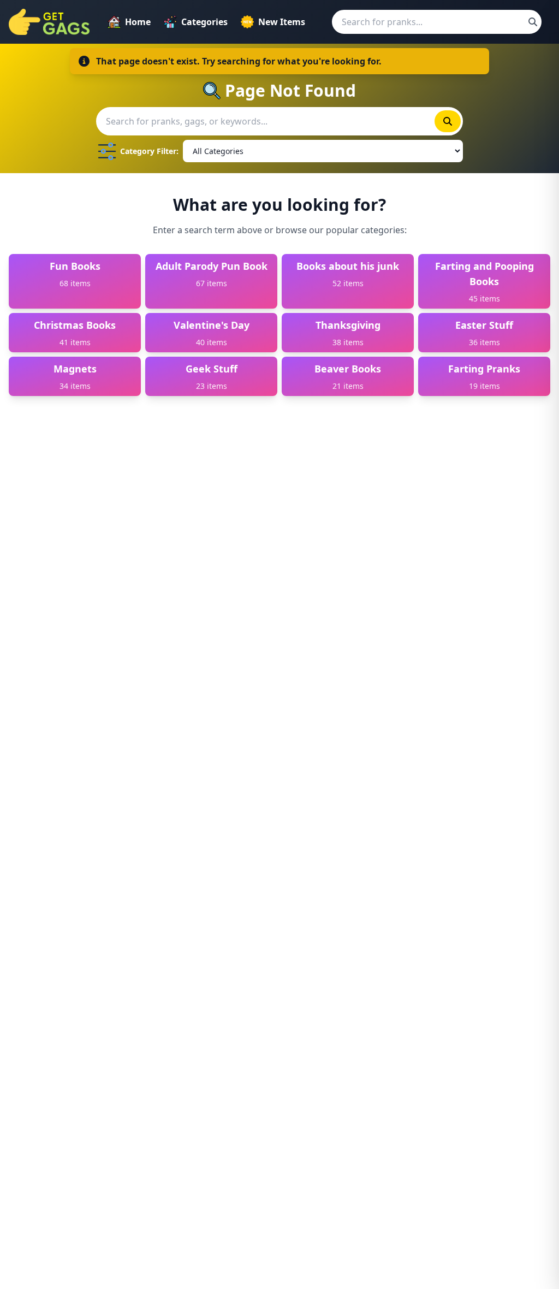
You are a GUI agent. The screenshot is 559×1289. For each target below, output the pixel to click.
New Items (281, 22)
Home (138, 22)
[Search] (532, 21)
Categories (204, 22)
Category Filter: (149, 151)
